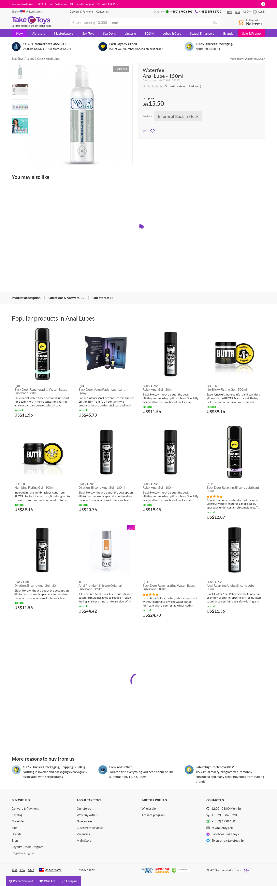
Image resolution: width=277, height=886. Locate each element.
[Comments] (214, 496)
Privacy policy (85, 869)
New (19, 33)
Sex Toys (88, 33)
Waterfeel (251, 58)
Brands (228, 33)
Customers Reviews (90, 827)
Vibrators (38, 33)
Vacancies (83, 834)
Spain (261, 58)
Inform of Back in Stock (178, 116)
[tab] (26, 298)
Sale (14, 827)
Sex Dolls (109, 33)
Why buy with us (88, 815)
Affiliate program (153, 815)
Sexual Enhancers (202, 33)
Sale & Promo (251, 33)
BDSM (149, 33)
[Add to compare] (144, 130)
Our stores (84, 808)
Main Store (84, 840)
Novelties (18, 821)
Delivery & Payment (25, 808)
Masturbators (63, 33)
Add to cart (26, 424)
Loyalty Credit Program (27, 847)
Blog (15, 840)
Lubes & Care (172, 33)
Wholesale (149, 808)
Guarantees (84, 821)
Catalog (17, 815)
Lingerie (130, 33)
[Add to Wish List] (152, 130)
